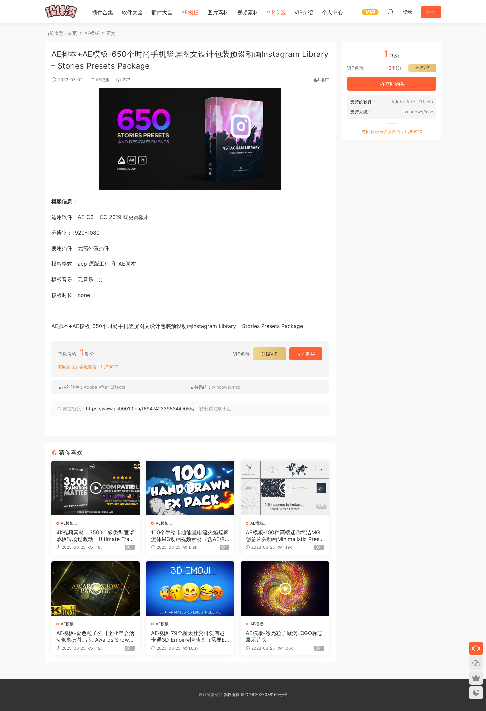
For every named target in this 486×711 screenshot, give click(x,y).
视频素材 (247, 12)
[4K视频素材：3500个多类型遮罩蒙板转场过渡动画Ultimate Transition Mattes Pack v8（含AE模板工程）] (95, 488)
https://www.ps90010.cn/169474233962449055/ (140, 408)
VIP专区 (276, 12)
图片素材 (217, 12)
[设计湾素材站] (61, 11)
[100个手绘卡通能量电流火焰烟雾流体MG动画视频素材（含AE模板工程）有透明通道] (190, 488)
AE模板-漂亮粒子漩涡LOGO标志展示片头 (284, 636)
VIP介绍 (303, 12)
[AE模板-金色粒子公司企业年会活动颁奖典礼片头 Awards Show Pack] (95, 588)
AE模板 (190, 12)
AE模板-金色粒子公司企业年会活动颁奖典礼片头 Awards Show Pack (95, 636)
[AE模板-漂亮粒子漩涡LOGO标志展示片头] (285, 588)
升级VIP (269, 353)
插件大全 (162, 12)
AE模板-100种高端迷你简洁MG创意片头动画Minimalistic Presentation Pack (284, 535)
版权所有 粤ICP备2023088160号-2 (255, 694)
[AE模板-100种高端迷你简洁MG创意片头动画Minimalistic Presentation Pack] (285, 488)
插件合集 (102, 12)
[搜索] (390, 12)
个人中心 (332, 12)
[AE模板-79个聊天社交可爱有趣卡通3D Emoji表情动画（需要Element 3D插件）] (190, 588)
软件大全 (132, 12)
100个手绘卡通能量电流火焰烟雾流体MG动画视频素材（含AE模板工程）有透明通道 (190, 535)
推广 (324, 79)
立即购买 (306, 353)
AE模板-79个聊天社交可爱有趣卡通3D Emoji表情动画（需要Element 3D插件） (190, 636)
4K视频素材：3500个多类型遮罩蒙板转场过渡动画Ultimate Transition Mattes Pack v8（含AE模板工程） (95, 535)
